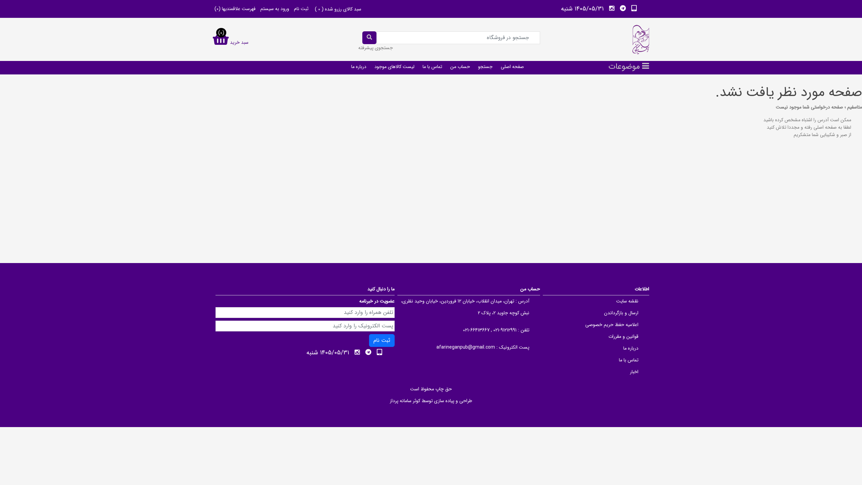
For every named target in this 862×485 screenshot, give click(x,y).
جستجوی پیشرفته (375, 48)
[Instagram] (612, 8)
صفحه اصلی (512, 66)
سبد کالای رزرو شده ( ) (338, 9)
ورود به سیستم (274, 8)
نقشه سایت (627, 301)
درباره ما (358, 66)
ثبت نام (301, 8)
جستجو (485, 66)
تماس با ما (432, 66)
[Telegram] (623, 8)
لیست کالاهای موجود (394, 66)
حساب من (460, 66)
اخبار (634, 372)
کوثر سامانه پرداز (405, 401)
